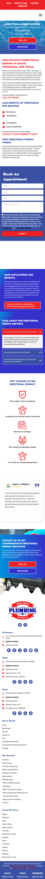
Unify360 (31, 868)
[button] (22, 40)
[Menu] (40, 15)
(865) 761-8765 (37, 877)
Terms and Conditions (23, 228)
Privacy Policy (7, 228)
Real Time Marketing (19, 868)
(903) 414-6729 (22, 877)
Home (16, 34)
